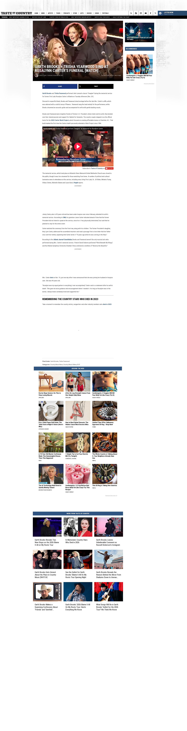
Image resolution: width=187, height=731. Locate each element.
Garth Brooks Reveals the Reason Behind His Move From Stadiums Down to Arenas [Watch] (108, 574)
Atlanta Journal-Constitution (62, 239)
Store (75, 13)
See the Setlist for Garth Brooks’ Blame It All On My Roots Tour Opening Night (75, 574)
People (75, 183)
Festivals (105, 13)
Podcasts (67, 13)
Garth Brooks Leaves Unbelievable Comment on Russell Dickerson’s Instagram (108, 542)
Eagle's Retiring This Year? (121, 17)
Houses (89, 13)
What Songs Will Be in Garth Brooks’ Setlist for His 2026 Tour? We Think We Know (107, 607)
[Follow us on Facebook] (150, 13)
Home (36, 13)
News (43, 13)
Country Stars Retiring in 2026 (58, 17)
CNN (64, 217)
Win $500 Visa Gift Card (39, 17)
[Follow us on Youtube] (145, 13)
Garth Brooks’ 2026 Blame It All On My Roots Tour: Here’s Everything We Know (77, 607)
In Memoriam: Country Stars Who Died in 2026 (76, 541)
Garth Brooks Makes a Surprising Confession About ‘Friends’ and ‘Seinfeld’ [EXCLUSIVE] (46, 607)
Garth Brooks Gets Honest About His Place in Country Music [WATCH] (45, 574)
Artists (50, 13)
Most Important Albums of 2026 (19, 17)
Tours (58, 13)
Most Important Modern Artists (81, 17)
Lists (82, 13)
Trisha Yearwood (60, 93)
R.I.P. (78, 364)
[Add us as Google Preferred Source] (136, 13)
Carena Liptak (42, 75)
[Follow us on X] (155, 13)
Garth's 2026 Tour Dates (102, 17)
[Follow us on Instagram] (140, 13)
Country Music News (56, 364)
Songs (97, 13)
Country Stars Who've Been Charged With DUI (136, 38)
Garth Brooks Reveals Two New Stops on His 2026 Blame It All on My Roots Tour (47, 542)
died (51, 277)
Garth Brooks (46, 93)
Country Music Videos (70, 364)
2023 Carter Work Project (60, 120)
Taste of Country (97, 168)
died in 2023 (107, 304)
